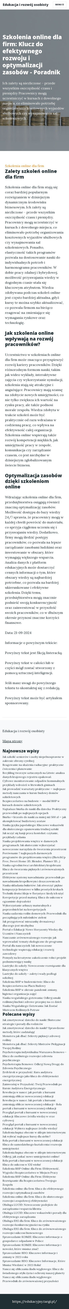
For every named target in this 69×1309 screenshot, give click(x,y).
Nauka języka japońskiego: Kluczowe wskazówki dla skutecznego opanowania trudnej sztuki (33, 827)
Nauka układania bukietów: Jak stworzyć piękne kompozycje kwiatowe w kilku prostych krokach (33, 887)
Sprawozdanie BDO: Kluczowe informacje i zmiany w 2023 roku (30, 1255)
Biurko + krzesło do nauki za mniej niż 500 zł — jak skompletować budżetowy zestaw (34, 819)
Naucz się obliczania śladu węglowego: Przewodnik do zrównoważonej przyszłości (30, 1279)
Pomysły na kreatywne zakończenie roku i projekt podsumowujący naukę (34, 959)
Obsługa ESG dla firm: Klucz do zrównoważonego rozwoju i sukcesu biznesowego (34, 1231)
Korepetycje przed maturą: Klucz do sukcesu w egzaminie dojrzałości (33, 899)
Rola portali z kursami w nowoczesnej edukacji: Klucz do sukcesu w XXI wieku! (33, 1162)
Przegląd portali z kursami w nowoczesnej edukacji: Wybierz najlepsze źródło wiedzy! (30, 1126)
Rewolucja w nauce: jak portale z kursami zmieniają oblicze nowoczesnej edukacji (29, 1094)
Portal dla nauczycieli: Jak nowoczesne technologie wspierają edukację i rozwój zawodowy (28, 949)
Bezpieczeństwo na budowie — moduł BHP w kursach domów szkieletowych (31, 803)
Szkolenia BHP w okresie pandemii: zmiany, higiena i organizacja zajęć (30, 991)
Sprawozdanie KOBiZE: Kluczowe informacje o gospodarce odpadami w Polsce (32, 1239)
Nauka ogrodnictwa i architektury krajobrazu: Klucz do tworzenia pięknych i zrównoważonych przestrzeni (33, 869)
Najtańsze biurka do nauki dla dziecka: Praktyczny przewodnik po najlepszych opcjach (34, 811)
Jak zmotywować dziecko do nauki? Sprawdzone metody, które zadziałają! (33, 1030)
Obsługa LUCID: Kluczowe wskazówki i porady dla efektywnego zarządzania (34, 1214)
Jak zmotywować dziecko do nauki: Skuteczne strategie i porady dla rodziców (32, 1022)
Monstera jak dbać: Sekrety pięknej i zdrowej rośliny (31, 1038)
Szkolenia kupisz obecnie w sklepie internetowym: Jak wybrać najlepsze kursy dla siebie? (34, 1134)
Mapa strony (12, 741)
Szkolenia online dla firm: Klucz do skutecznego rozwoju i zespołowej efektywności (33, 1198)
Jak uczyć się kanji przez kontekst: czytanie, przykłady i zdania (30, 835)
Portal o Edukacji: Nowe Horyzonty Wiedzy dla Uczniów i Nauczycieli (32, 931)
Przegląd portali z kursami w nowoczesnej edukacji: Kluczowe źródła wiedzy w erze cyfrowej (30, 1116)
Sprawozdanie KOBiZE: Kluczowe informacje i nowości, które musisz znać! (32, 1247)
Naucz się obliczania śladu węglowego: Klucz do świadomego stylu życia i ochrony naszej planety (33, 1271)
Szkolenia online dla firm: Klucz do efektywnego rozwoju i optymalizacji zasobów (33, 1190)
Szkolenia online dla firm (24, 166)
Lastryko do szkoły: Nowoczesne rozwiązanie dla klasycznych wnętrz (34, 967)
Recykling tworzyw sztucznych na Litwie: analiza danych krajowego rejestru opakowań (34, 775)
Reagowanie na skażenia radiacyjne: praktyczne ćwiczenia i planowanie (33, 767)
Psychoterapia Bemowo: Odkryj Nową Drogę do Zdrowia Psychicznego (33, 1066)
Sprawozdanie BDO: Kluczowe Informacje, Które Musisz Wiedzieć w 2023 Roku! (34, 1263)
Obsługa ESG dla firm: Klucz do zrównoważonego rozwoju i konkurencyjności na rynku (34, 1222)
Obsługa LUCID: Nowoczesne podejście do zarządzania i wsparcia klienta (30, 1206)
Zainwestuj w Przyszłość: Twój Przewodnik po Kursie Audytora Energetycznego (32, 1086)
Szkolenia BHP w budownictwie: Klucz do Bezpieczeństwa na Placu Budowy (29, 983)
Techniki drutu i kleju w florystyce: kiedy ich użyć (33, 893)
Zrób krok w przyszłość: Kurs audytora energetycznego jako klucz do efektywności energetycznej (30, 1076)
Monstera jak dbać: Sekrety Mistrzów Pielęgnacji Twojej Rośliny (34, 1046)
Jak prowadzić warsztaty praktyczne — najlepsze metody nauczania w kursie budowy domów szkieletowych (34, 793)
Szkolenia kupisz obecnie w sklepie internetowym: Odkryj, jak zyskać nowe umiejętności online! (34, 1154)
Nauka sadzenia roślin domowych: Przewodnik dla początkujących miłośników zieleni (34, 915)
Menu (58, 4)
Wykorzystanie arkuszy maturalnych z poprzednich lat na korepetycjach (27, 907)
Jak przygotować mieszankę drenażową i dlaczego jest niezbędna (29, 923)
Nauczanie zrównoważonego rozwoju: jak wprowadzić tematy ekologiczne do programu (32, 939)
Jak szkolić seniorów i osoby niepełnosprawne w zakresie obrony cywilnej (33, 758)
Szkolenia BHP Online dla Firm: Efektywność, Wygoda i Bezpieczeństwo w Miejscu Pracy (31, 1170)
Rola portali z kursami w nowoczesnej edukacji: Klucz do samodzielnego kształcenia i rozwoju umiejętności (33, 1144)
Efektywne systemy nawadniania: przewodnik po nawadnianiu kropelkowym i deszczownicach (34, 879)
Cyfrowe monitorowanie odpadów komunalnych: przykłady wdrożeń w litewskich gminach (34, 783)
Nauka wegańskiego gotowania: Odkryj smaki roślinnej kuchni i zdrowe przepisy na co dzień (32, 1000)
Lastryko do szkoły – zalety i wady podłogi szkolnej (29, 975)
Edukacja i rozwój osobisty (25, 4)
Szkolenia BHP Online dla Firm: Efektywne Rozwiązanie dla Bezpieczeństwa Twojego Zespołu (30, 1180)
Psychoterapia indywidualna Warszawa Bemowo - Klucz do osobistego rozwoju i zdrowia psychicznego (34, 1056)
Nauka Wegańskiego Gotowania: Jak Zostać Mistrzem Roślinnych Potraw (30, 1008)
